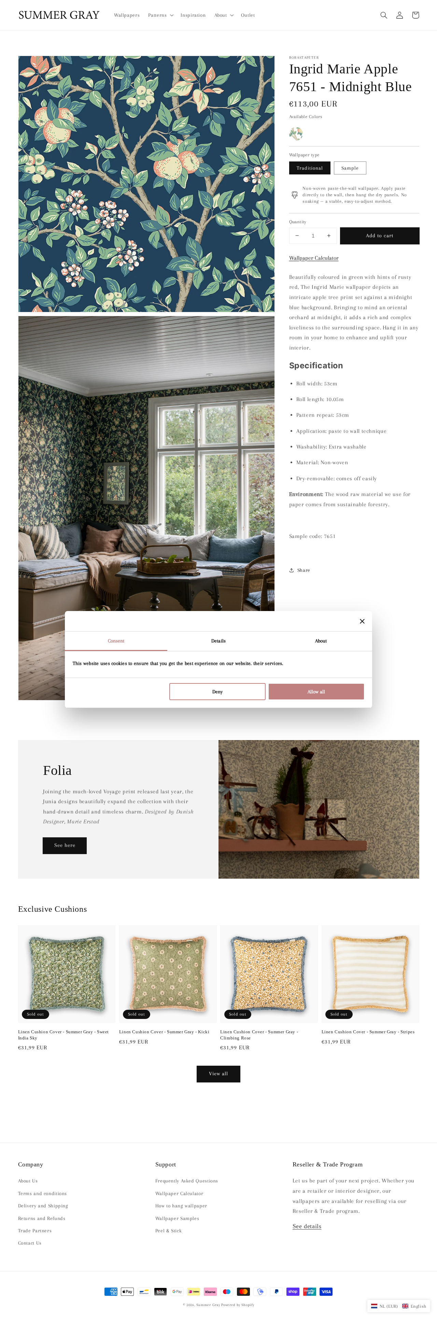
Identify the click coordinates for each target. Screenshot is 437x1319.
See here (64, 845)
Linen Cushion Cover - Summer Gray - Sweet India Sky (63, 1034)
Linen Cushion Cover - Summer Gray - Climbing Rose (259, 1034)
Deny (217, 691)
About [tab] (321, 640)
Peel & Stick (168, 1230)
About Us (28, 1180)
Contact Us (30, 1243)
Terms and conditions (42, 1193)
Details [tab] (218, 640)
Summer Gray (208, 1305)
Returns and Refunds (42, 1218)
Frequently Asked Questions (186, 1180)
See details (307, 1226)
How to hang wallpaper (181, 1205)
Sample (350, 168)
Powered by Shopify (237, 1305)
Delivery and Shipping (43, 1205)
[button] (384, 15)
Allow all (316, 691)
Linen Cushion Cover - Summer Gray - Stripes (368, 1031)
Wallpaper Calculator (314, 258)
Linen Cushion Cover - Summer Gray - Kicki (164, 1031)
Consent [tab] (116, 640)
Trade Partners (35, 1230)
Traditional (310, 168)
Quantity (298, 221)
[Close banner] (362, 621)
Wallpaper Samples (177, 1218)
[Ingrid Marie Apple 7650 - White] (296, 134)
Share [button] (303, 570)
